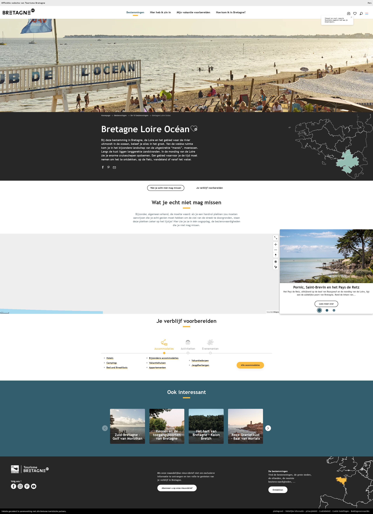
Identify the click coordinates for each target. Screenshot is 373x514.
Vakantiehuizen (157, 362)
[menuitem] (19, 12)
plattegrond (278, 511)
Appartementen (157, 367)
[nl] (367, 13)
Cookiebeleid (324, 511)
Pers (370, 3)
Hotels (110, 358)
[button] (361, 13)
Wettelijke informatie (294, 511)
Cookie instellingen (340, 511)
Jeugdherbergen (200, 365)
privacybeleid (311, 511)
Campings (112, 362)
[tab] (164, 344)
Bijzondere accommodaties (163, 358)
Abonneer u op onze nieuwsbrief (177, 488)
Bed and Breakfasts (117, 367)
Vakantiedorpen (200, 360)
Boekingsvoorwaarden (360, 511)
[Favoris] (355, 14)
